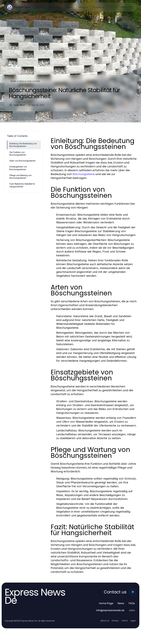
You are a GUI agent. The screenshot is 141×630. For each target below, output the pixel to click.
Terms (124, 620)
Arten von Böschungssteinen (23, 161)
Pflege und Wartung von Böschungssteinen (21, 176)
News (121, 603)
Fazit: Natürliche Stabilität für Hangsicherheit (22, 185)
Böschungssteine (84, 174)
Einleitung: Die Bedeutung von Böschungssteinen (23, 144)
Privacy (115, 620)
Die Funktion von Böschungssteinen (18, 153)
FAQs (132, 603)
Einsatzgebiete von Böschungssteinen (18, 167)
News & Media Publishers (25, 81)
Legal (132, 620)
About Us (105, 620)
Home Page (106, 603)
